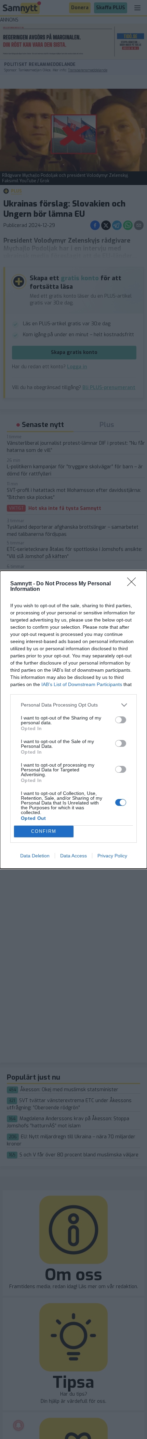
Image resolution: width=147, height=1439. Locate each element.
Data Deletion (35, 855)
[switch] (120, 719)
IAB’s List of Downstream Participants (81, 684)
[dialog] (73, 720)
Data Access (73, 855)
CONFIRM (43, 831)
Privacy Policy (112, 855)
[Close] (133, 584)
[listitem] (73, 705)
